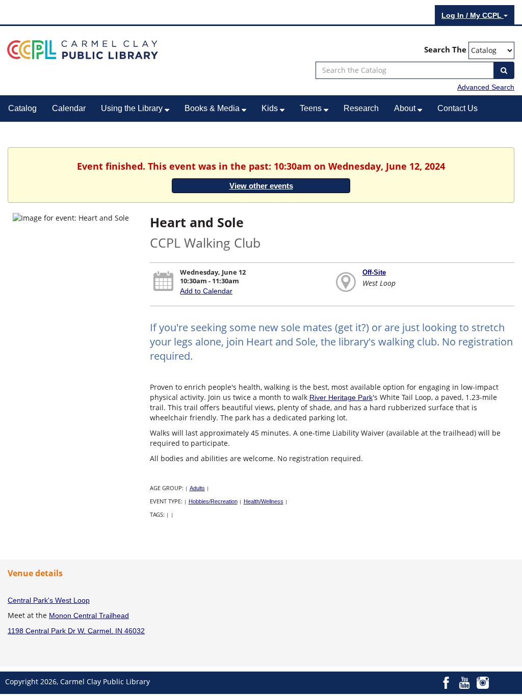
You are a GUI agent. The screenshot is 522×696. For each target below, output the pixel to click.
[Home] (82, 49)
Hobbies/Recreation (213, 501)
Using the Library (133, 108)
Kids (271, 108)
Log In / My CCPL (472, 15)
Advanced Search (485, 87)
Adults (197, 488)
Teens (312, 108)
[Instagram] (483, 682)
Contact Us (457, 108)
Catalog (22, 108)
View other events (261, 185)
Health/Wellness (263, 501)
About (405, 108)
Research (361, 108)
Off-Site (374, 272)
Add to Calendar (206, 291)
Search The (445, 49)
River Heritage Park (341, 397)
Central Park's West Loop (49, 600)
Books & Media (213, 108)
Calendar (69, 108)
